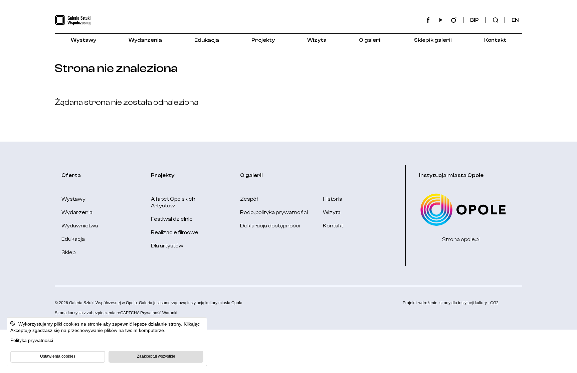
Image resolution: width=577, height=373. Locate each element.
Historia (332, 199)
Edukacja (206, 40)
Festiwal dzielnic (172, 219)
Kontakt (495, 40)
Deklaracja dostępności (270, 226)
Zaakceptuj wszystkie (156, 356)
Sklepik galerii (433, 40)
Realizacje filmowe (174, 232)
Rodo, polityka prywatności (274, 212)
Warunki (169, 313)
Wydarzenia (145, 40)
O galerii (370, 40)
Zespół (249, 199)
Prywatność (150, 313)
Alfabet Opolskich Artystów (173, 202)
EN (515, 20)
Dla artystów (167, 246)
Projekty (263, 40)
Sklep (68, 252)
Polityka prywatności (31, 340)
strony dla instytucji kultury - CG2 (469, 303)
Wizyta (317, 40)
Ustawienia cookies (57, 356)
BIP (474, 20)
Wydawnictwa (79, 226)
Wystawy (83, 40)
